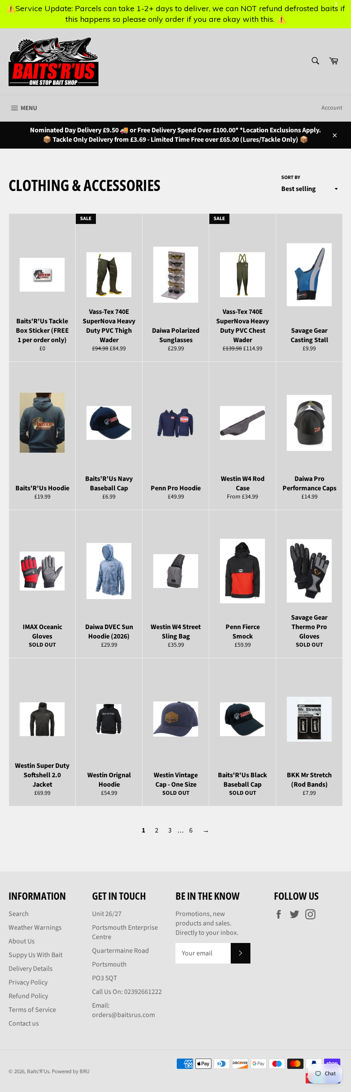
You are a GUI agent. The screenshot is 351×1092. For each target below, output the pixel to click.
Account (331, 108)
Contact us (24, 1023)
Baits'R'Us (38, 1071)
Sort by (290, 177)
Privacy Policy (28, 982)
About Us (22, 941)
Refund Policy (28, 996)
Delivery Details (31, 968)
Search (19, 914)
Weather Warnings (35, 927)
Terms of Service (32, 1009)
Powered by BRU (70, 1071)
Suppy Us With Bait (35, 955)
